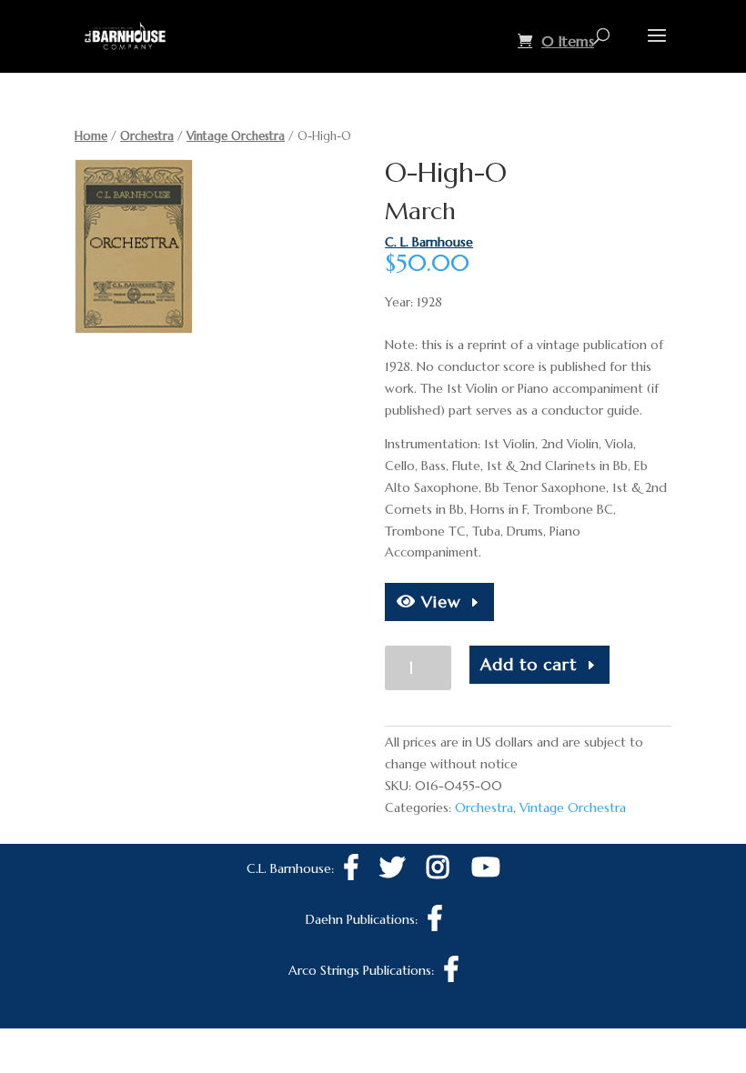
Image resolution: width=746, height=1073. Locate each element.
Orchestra (147, 136)
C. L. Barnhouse (429, 242)
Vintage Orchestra (235, 136)
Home (91, 136)
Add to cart (528, 664)
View (438, 601)
